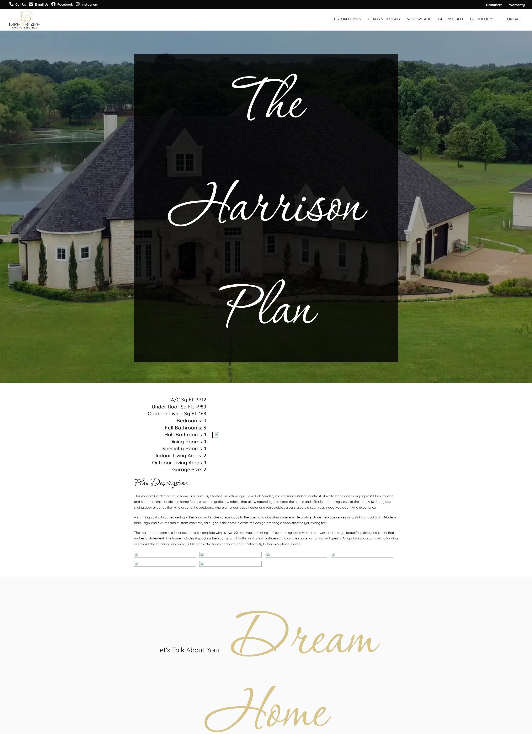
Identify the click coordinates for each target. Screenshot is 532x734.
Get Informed (483, 19)
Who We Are (419, 19)
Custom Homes (346, 19)
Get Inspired (450, 19)
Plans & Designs (384, 19)
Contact (513, 19)
